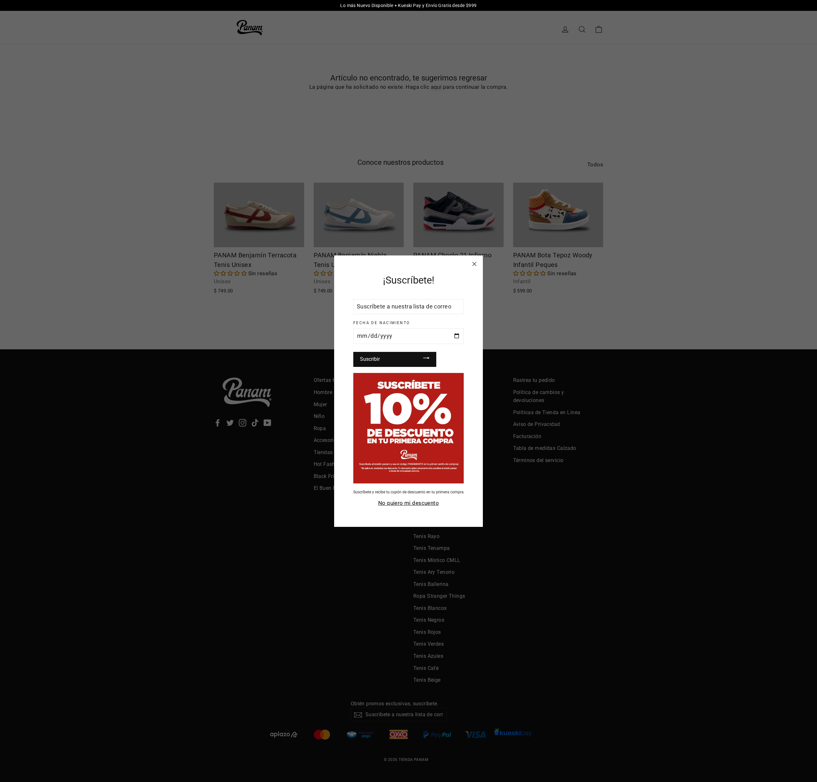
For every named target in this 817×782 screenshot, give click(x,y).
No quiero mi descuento (408, 502)
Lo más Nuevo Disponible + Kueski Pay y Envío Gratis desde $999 (408, 5)
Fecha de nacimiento (381, 322)
